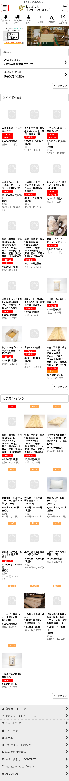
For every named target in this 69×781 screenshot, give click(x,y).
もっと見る (58, 85)
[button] (5, 8)
